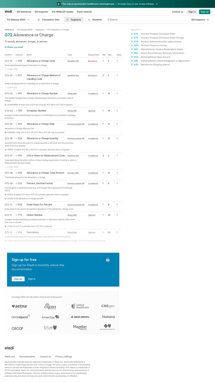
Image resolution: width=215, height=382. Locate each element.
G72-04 (9, 110)
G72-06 (9, 138)
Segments (39, 30)
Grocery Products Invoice (150, 45)
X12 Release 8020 (24, 30)
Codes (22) (12, 87)
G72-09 (9, 183)
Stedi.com (10, 356)
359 (20, 123)
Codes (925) (12, 167)
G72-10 (8, 204)
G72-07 (9, 155)
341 (20, 93)
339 (20, 138)
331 (20, 75)
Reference (9, 30)
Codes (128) (12, 69)
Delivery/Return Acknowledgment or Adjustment (162, 61)
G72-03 (9, 93)
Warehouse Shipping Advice (152, 64)
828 (20, 204)
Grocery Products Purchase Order (154, 34)
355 (20, 155)
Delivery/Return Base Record (152, 57)
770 (20, 214)
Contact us (45, 356)
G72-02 (9, 75)
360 (20, 172)
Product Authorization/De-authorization (158, 41)
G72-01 (8, 61)
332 (20, 183)
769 (20, 110)
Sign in (31, 278)
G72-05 (8, 124)
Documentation (27, 356)
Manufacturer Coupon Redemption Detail (158, 49)
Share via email (15, 47)
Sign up (18, 278)
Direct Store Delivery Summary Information (159, 53)
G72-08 (9, 173)
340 (20, 60)
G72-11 (8, 215)
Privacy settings (64, 356)
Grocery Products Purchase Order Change (159, 37)
